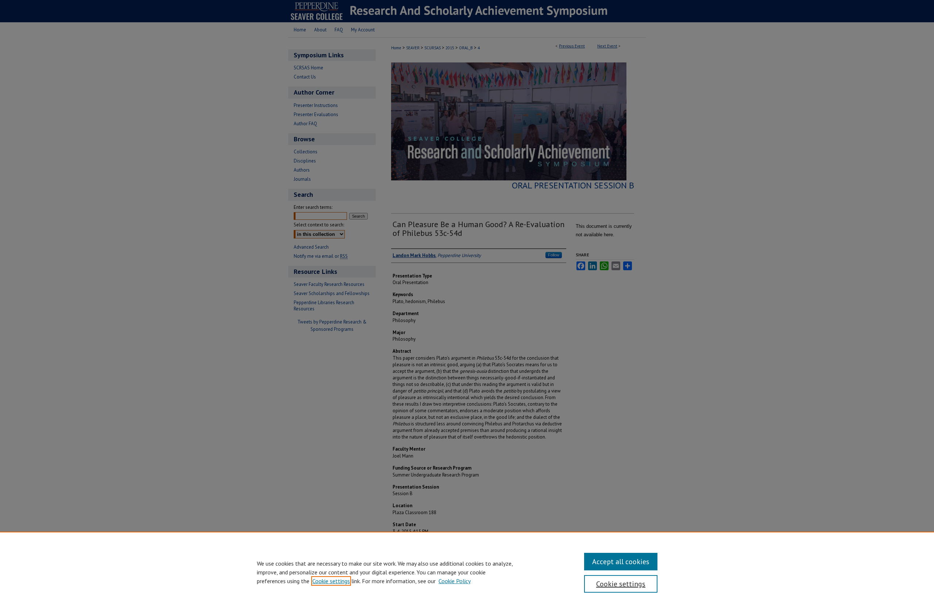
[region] (467, 572)
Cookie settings (331, 581)
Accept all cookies (620, 561)
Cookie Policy (455, 581)
